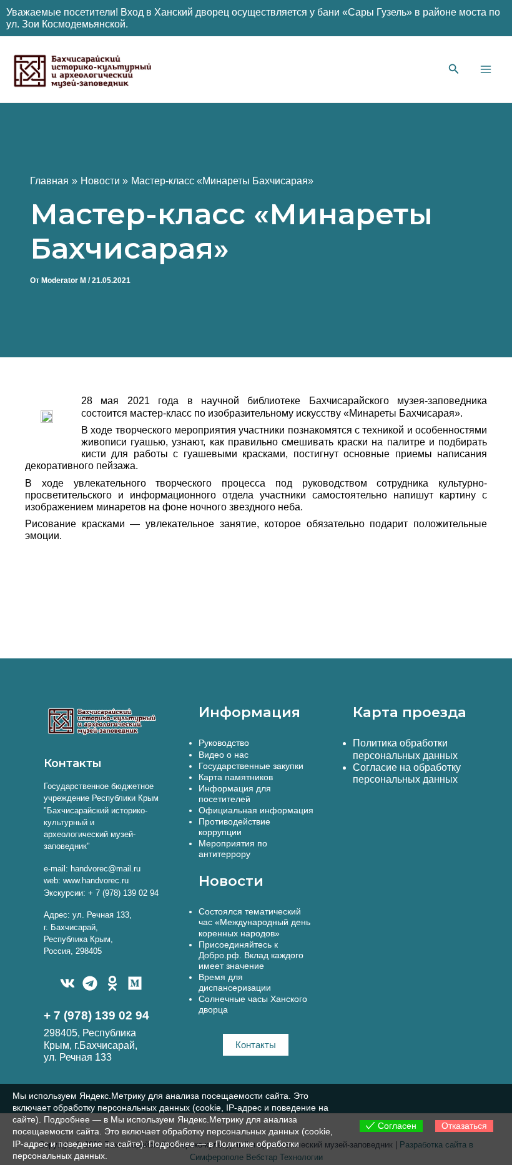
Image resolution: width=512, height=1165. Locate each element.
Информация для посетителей (235, 793)
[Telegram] (89, 983)
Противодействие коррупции (234, 826)
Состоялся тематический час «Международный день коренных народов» (254, 922)
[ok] (112, 983)
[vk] (67, 983)
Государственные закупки (251, 766)
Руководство (224, 743)
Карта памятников (236, 777)
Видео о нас (224, 755)
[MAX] (134, 983)
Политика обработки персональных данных (405, 749)
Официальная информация (256, 810)
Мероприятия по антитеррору (233, 848)
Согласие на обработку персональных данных (407, 773)
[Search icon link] (454, 70)
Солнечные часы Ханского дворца (253, 1004)
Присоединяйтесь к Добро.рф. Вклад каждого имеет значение (251, 955)
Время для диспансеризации (235, 982)
